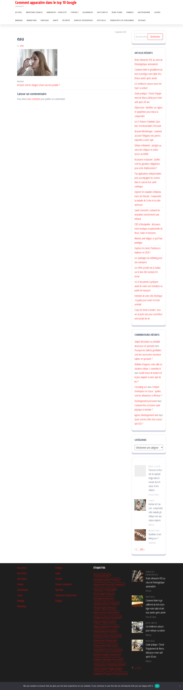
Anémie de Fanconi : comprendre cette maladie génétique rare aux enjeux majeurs (156, 512)
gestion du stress (99, 612)
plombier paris (111, 640)
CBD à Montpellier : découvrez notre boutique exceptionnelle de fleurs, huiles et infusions (149, 228)
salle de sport (112, 645)
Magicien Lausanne (109, 621)
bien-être (110, 584)
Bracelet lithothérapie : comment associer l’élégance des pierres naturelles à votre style (148, 136)
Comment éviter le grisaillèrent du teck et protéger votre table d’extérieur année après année (148, 74)
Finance (130, 12)
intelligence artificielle (101, 617)
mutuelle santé (116, 635)
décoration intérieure (101, 603)
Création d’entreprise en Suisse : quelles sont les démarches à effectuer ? (148, 391)
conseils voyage (110, 589)
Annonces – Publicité (57, 12)
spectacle (97, 654)
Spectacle (101, 20)
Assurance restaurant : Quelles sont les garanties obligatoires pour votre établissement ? (147, 164)
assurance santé (99, 584)
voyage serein (99, 673)
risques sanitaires (100, 645)
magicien (97, 621)
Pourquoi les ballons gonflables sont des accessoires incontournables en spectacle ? (148, 354)
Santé (55, 20)
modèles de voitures (101, 635)
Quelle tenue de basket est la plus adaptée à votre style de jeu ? (148, 377)
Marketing (32, 20)
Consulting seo (141, 387)
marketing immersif (100, 631)
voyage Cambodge (115, 668)
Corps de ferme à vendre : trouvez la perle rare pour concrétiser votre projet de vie (148, 314)
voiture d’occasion (100, 668)
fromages (97, 607)
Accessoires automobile (102, 574)
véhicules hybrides (120, 673)
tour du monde (99, 664)
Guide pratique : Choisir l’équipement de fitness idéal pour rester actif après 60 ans (148, 98)
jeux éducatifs (116, 617)
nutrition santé (99, 640)
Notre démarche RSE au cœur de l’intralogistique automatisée (155, 582)
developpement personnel (103, 598)
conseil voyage (99, 593)
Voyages (142, 20)
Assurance (116, 579)
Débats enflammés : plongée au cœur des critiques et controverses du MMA (148, 150)
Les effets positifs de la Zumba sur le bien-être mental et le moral (147, 272)
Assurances (88, 12)
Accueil (18, 12)
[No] (179, 686)
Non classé (155, 466)
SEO (107, 649)
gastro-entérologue (109, 607)
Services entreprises (83, 20)
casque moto (98, 589)
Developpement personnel (146, 401)
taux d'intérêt (118, 659)
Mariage (19, 20)
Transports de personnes (122, 20)
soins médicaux (116, 649)
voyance (109, 673)
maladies (115, 626)
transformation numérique (116, 664)
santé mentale (99, 649)
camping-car (120, 584)
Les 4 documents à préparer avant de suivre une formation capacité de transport (149, 286)
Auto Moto (102, 12)
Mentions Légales (34, 12)
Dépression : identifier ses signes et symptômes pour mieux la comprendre (149, 112)
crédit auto (110, 593)
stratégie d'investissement (111, 654)
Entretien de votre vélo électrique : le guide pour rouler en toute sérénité (148, 300)
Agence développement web (146, 415)
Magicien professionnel (102, 626)
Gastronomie (144, 12)
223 (138, 668)
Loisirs (157, 12)
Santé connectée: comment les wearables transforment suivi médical (147, 214)
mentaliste (112, 631)
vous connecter (33, 99)
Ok (157, 686)
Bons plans (117, 12)
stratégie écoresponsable (102, 659)
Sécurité (66, 20)
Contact (75, 12)
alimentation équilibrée (102, 579)
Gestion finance (113, 612)
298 (141, 549)
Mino (22, 46)
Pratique (45, 20)
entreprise (115, 603)
